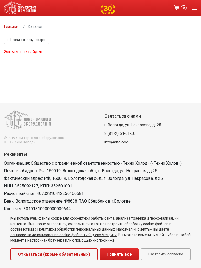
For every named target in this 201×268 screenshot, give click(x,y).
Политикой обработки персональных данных (76, 229)
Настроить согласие (165, 254)
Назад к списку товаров (28, 40)
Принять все (119, 254)
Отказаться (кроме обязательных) (54, 254)
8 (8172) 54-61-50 (119, 133)
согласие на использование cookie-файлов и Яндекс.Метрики (63, 235)
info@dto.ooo (116, 142)
